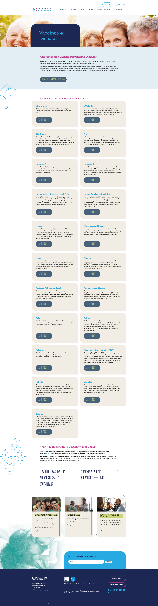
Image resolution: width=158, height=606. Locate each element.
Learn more (42, 120)
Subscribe (108, 562)
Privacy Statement (54, 603)
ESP (124, 4)
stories (47, 453)
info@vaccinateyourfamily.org (40, 590)
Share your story (116, 584)
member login (117, 579)
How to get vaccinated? (51, 79)
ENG (119, 4)
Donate (107, 4)
